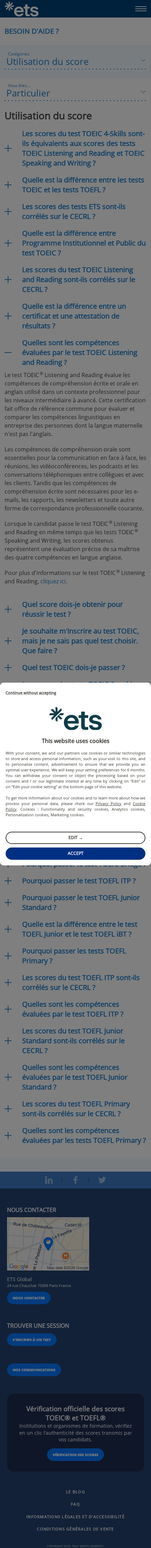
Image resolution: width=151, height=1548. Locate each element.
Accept (76, 853)
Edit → (75, 837)
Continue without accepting (31, 693)
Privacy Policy (109, 803)
